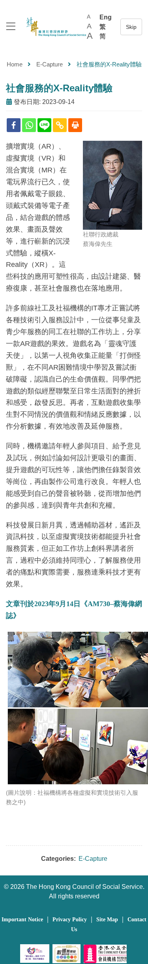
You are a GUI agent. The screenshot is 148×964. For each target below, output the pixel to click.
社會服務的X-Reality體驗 (59, 88)
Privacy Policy (69, 919)
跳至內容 (131, 27)
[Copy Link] (60, 125)
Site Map (107, 919)
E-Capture (49, 64)
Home (14, 64)
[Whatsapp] (29, 125)
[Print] (75, 125)
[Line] (44, 125)
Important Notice (22, 919)
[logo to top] (10, 27)
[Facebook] (14, 125)
